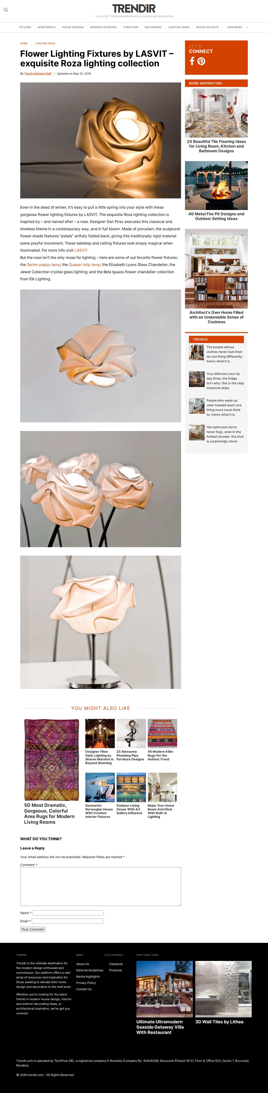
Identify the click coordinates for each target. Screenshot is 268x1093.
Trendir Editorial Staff (37, 73)
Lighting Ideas (179, 27)
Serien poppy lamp (43, 264)
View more (235, 27)
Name (25, 913)
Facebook (115, 964)
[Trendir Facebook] (192, 61)
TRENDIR (134, 8)
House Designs (73, 27)
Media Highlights (88, 976)
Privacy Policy (86, 983)
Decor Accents (207, 27)
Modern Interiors (103, 27)
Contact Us (84, 989)
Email (25, 921)
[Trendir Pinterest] (201, 61)
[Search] (6, 10)
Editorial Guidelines (89, 970)
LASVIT (80, 250)
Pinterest (115, 970)
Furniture (131, 27)
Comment (28, 865)
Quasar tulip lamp (84, 264)
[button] (100, 140)
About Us (82, 964)
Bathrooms (153, 27)
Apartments (47, 27)
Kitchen (25, 27)
